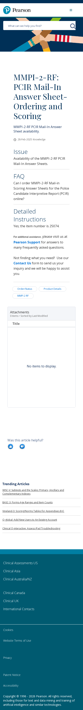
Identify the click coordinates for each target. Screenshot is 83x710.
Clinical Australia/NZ (17, 579)
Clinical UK (11, 601)
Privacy (7, 658)
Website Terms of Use (17, 640)
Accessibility (10, 685)
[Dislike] (22, 446)
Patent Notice (12, 675)
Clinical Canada (14, 593)
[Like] (10, 446)
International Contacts (18, 609)
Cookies (8, 630)
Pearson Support (26, 242)
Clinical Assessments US (20, 563)
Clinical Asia (11, 571)
